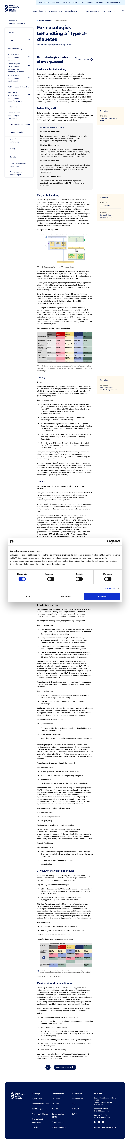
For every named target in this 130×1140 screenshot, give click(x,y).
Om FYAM (55, 1104)
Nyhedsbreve (37, 1099)
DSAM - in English (59, 1127)
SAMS (82, 3)
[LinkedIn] (99, 1122)
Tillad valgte (65, 596)
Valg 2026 (56, 3)
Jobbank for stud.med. (41, 1104)
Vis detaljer (110, 588)
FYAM (75, 3)
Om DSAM (66, 3)
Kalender (99, 3)
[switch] (50, 579)
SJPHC (74, 1114)
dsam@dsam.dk (104, 1117)
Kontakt (55, 1109)
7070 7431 (104, 1115)
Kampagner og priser (112, 3)
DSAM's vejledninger (40, 1109)
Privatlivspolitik (58, 1122)
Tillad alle (102, 596)
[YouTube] (103, 1122)
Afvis (28, 596)
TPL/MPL (75, 1109)
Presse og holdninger (40, 1114)
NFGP (74, 1104)
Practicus (90, 3)
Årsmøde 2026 (44, 3)
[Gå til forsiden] (12, 8)
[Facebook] (95, 1122)
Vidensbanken (77, 1099)
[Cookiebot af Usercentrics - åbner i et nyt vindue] (109, 542)
